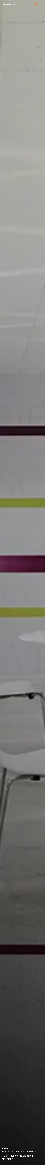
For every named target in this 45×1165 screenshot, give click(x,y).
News (4, 1148)
